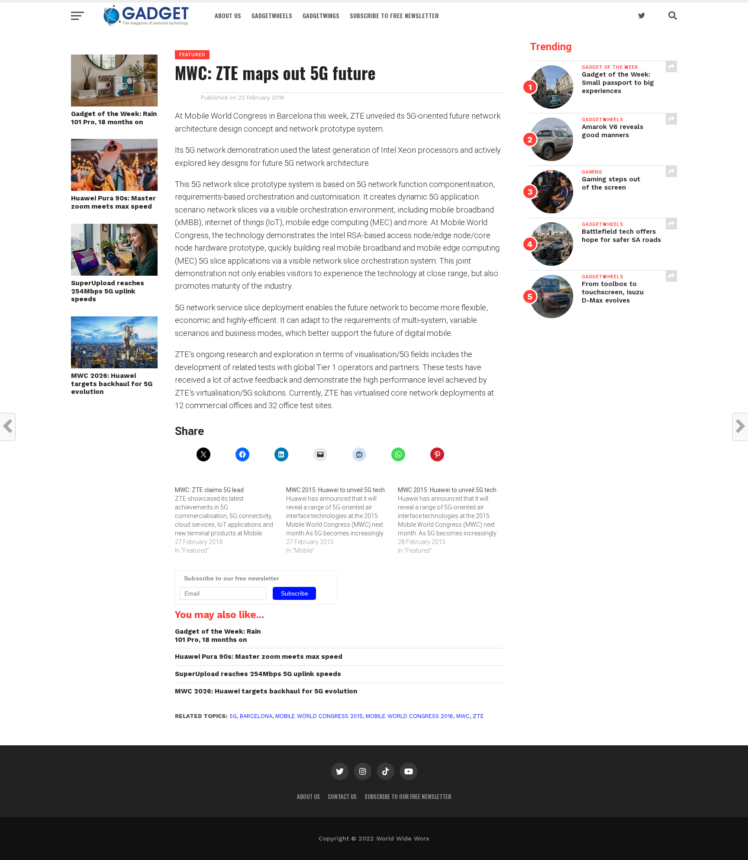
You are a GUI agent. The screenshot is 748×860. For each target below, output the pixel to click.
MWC (463, 716)
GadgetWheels (271, 15)
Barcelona (256, 716)
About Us (228, 15)
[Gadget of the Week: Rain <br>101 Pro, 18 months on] (114, 104)
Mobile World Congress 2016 (409, 716)
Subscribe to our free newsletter (407, 796)
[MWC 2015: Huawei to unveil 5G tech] (341, 520)
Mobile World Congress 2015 (319, 716)
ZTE (478, 716)
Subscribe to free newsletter (394, 15)
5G (233, 716)
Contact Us (342, 796)
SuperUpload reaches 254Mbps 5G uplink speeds (107, 291)
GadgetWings (321, 15)
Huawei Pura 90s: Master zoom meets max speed (113, 202)
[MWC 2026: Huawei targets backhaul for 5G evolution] (114, 365)
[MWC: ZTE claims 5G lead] (230, 520)
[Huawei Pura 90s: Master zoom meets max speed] (114, 188)
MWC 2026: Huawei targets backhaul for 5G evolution (111, 384)
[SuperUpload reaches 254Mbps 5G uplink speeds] (114, 273)
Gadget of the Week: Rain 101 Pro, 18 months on (114, 118)
